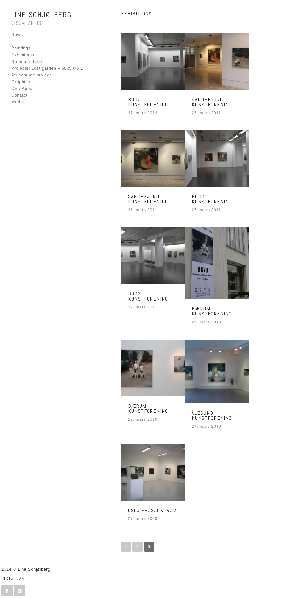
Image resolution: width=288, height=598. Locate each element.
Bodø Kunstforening (148, 102)
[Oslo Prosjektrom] (153, 472)
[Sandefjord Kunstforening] (217, 61)
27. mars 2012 (143, 113)
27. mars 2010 (206, 322)
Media (17, 102)
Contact (19, 95)
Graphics (20, 81)
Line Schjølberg (41, 14)
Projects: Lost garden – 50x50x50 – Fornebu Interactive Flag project (82, 68)
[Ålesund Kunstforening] (217, 371)
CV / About (22, 88)
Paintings (21, 48)
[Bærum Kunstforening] (217, 263)
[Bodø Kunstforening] (153, 61)
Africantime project (31, 75)
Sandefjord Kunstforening (212, 102)
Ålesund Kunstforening (212, 415)
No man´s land (26, 61)
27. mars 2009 (143, 518)
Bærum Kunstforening (212, 311)
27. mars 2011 (206, 113)
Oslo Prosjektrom (152, 510)
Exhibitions (22, 54)
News (17, 34)
